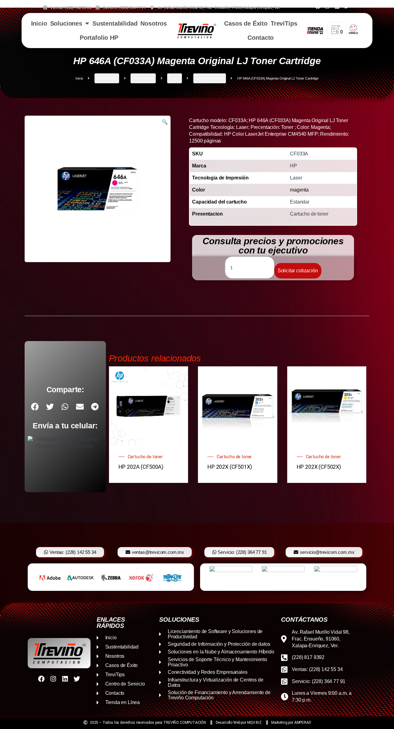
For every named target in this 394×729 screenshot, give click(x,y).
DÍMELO (353, 33)
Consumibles (143, 78)
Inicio (39, 23)
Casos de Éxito (245, 23)
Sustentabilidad (115, 23)
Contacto (260, 37)
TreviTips (284, 23)
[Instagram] (327, 6)
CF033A (299, 153)
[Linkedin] (336, 6)
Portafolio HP (99, 37)
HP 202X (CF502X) (319, 466)
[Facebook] (317, 6)
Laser (174, 78)
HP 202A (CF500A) (141, 466)
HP (293, 165)
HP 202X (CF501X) (229, 466)
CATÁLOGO (107, 78)
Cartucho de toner (209, 78)
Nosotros (153, 23)
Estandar (299, 201)
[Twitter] (346, 6)
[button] (165, 122)
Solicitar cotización (298, 270)
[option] (110, 577)
